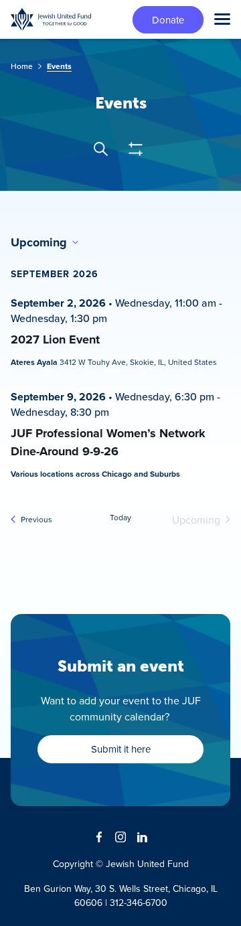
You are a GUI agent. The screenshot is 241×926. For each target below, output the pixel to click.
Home (22, 66)
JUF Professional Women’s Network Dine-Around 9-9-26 (108, 442)
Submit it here (121, 749)
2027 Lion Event (55, 339)
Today (120, 517)
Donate (168, 20)
